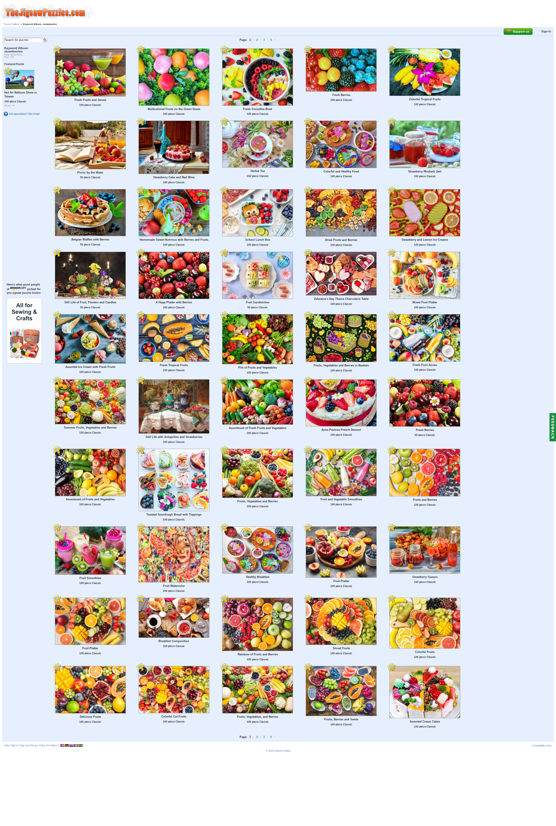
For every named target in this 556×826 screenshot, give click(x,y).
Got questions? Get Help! (24, 113)
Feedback (52, 745)
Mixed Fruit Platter (424, 302)
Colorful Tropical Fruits (424, 99)
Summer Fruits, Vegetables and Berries (90, 427)
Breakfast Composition (174, 641)
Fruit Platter (341, 581)
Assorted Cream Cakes (425, 721)
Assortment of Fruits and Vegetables (90, 499)
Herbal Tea (258, 171)
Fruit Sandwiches (257, 302)
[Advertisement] (325, 12)
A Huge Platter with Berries (174, 302)
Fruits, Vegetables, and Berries (257, 716)
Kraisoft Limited (282, 750)
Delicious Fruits (90, 716)
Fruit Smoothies (90, 578)
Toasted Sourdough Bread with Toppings (174, 514)
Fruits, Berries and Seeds (341, 719)
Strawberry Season (425, 577)
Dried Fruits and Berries (341, 240)
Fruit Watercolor (174, 585)
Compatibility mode (542, 745)
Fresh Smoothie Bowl (257, 109)
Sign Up (24, 745)
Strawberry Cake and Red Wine (174, 177)
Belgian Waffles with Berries (90, 239)
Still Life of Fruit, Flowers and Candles (90, 302)
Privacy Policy (37, 745)
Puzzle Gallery (11, 24)
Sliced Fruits (341, 648)
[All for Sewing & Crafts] (24, 362)
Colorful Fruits (425, 652)
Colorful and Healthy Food (341, 171)
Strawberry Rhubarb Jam (425, 171)
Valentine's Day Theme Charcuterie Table (341, 298)
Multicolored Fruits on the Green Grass (174, 109)
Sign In (546, 31)
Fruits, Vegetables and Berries (257, 501)
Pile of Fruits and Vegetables (257, 367)
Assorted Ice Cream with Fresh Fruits (90, 367)
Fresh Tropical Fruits (174, 365)
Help (6, 745)
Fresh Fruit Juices (425, 365)
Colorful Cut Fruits (173, 716)
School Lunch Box (257, 239)
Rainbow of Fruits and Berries (258, 654)
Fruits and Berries (425, 499)
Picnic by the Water (90, 172)
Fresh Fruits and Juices (90, 100)
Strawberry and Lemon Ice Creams (425, 239)
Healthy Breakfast (257, 577)
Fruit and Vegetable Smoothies (341, 499)
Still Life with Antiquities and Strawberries (174, 437)
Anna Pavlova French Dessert (341, 429)
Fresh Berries (341, 95)
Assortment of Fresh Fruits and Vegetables (257, 428)
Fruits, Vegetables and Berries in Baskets (341, 365)
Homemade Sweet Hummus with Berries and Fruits (174, 239)
